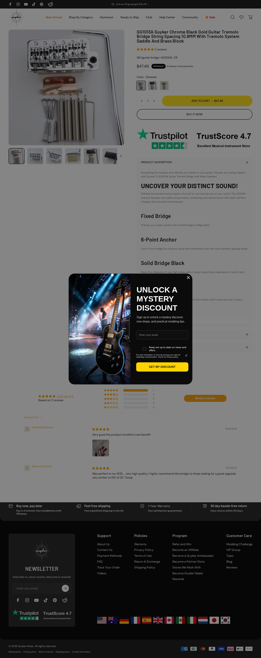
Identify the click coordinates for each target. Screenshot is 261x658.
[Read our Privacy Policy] (186, 355)
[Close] (188, 277)
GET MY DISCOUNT (162, 366)
